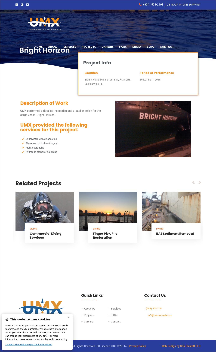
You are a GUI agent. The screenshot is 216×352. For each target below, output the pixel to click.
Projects (89, 315)
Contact (116, 321)
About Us (89, 308)
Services (116, 308)
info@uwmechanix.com (160, 315)
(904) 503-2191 (154, 308)
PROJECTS (89, 47)
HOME (38, 47)
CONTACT (167, 47)
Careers (88, 321)
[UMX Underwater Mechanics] (45, 23)
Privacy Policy (137, 346)
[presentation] (193, 182)
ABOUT (53, 47)
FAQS (123, 47)
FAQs (114, 315)
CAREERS (108, 47)
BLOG (150, 47)
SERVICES (69, 47)
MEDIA (136, 47)
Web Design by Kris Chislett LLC (181, 346)
